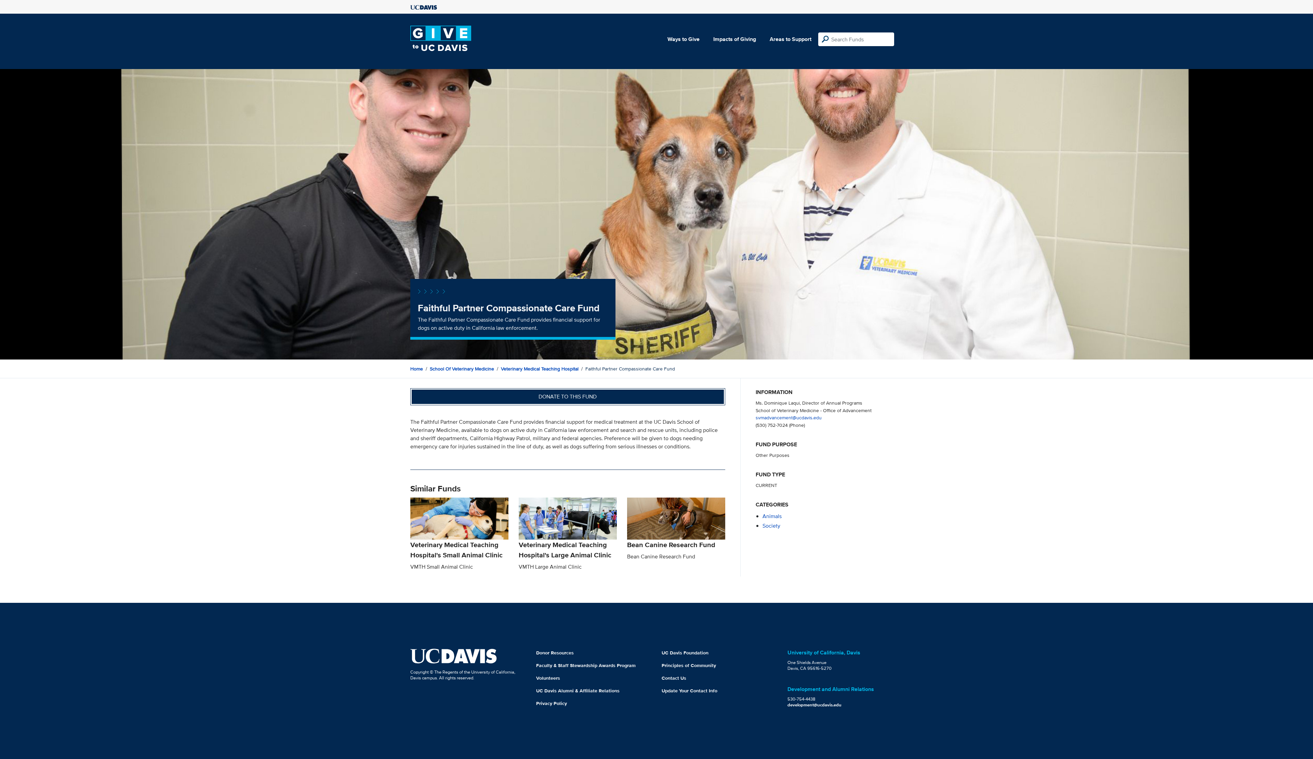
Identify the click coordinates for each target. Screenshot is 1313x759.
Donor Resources (555, 652)
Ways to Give (683, 39)
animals (772, 516)
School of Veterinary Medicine (462, 368)
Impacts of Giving (734, 39)
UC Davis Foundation (685, 652)
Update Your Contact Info (689, 690)
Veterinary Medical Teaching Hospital (540, 368)
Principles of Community (689, 665)
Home (416, 368)
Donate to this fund (568, 397)
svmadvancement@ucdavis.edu (789, 417)
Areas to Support (790, 39)
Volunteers (548, 678)
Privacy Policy (551, 703)
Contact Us (674, 678)
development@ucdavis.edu (814, 705)
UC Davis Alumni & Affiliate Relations (578, 690)
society (771, 526)
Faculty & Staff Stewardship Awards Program (586, 665)
